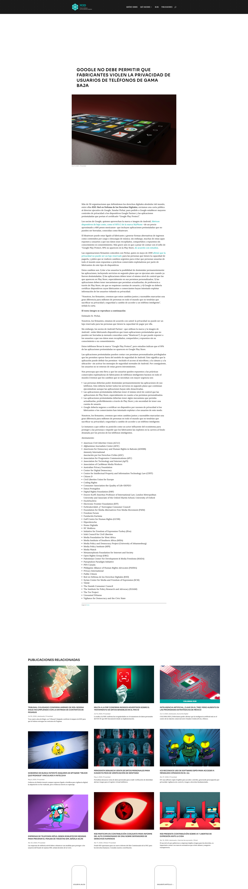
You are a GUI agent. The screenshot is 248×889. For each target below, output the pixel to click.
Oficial (105, 843)
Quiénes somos (132, 7)
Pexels (88, 605)
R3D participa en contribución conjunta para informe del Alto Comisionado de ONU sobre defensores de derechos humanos (123, 836)
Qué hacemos (145, 7)
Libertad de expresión (185, 840)
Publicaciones (166, 7)
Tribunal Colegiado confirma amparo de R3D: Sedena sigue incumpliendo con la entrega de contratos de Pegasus (56, 709)
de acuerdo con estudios (146, 247)
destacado (41, 716)
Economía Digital (182, 714)
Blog (157, 7)
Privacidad (83, 166)
